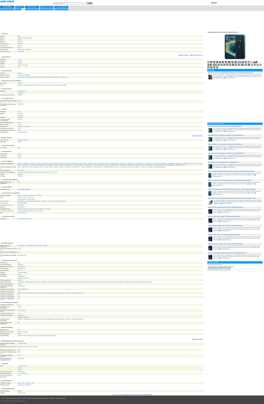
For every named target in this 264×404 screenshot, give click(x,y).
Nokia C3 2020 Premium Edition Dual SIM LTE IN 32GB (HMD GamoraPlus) (229, 180)
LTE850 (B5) (155, 163)
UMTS (41, 167)
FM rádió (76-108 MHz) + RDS (24, 218)
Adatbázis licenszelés (16, 398)
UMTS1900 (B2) (54, 163)
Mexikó (26, 383)
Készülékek (7, 7)
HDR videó (44, 282)
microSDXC (38, 195)
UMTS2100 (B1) (45, 163)
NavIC (45, 245)
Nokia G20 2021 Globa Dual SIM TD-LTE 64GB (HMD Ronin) (225, 225)
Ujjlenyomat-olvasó (32, 335)
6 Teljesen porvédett (22, 343)
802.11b (25, 209)
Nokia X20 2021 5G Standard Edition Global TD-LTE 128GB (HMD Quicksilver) (230, 73)
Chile (23, 383)
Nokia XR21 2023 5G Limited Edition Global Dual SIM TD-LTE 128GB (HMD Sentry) (232, 198)
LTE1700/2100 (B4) (147, 163)
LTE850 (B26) (33, 165)
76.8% (19, 122)
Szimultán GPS (21, 245)
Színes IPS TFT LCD (22, 126)
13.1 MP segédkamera (23, 289)
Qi (18, 373)
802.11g (30, 209)
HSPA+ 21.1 (61, 167)
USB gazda (37, 201)
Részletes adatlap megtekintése (215, 264)
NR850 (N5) (122, 165)
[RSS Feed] (215, 2)
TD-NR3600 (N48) (159, 165)
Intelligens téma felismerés (145, 282)
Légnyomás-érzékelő (22, 335)
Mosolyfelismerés (128, 282)
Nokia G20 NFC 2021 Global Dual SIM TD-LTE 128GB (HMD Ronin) (227, 253)
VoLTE (56, 172)
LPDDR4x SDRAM (21, 91)
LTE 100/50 (122, 167)
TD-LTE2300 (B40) (68, 165)
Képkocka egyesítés (29, 282)
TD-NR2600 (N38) (139, 165)
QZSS (40, 245)
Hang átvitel (20, 172)
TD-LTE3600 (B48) (88, 165)
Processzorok (33, 7)
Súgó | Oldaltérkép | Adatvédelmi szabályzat (56, 398)
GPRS (19, 167)
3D (18, 331)
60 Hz (19, 130)
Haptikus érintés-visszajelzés (24, 49)
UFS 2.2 (19, 100)
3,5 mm (19, 157)
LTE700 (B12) (178, 163)
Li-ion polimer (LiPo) (22, 366)
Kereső (2, 9)
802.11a (19, 209)
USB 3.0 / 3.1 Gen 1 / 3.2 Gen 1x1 (25, 197)
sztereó (19, 153)
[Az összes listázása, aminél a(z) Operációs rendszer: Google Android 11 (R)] (28, 75)
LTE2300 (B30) (49, 165)
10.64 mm (20, 63)
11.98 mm (20, 119)
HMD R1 (19, 45)
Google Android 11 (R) (23, 75)
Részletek (220, 77)
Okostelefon (20, 51)
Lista (13, 9)
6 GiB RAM (20, 95)
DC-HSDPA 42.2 (75, 167)
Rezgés (36, 172)
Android (19, 73)
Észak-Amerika (21, 385)
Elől (18, 304)
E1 (18, 252)
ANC (46, 172)
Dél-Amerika (28, 385)
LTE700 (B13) (186, 163)
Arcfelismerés (109, 282)
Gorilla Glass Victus (22, 132)
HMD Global (20, 43)
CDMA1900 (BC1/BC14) (102, 163)
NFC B (23, 212)
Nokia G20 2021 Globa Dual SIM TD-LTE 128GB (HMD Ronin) (225, 207)
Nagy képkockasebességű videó (66, 282)
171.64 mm (20, 61)
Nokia (19, 36)
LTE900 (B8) (170, 163)
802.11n (36, 209)
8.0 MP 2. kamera (22, 310)
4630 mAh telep (21, 371)
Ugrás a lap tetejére (5, 398)
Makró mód (94, 282)
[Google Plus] (213, 2)
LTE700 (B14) (194, 163)
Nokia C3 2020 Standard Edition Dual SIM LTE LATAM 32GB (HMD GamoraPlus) (231, 171)
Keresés (90, 3)
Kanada (19, 383)
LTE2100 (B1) (122, 163)
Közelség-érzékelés (50, 335)
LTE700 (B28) (41, 165)
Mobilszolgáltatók (62, 7)
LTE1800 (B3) (138, 163)
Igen (19, 329)
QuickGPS (36, 245)
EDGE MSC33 (36, 167)
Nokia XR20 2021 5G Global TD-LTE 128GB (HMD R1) (223, 162)
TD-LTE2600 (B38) (58, 165)
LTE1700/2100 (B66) (98, 165)
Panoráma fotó (102, 282)
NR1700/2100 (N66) (169, 165)
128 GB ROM (21, 104)
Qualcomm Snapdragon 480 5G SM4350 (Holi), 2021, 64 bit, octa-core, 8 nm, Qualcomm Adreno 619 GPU (41, 85)
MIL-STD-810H (21, 358)
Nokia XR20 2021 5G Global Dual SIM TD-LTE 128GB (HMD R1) (226, 153)
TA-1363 (19, 47)
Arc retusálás (135, 282)
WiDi (34, 210)
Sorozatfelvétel (78, 282)
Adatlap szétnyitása (184, 55)
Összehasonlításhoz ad (197, 55)
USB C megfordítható (22, 203)
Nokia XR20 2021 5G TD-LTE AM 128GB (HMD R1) (140, 394)
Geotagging (30, 245)
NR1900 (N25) (130, 165)
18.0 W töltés (21, 205)
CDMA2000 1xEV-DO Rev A (109, 167)
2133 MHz (20, 93)
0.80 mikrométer (21, 266)
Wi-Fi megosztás (27, 210)
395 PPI (19, 124)
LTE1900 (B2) (130, 163)
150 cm (19, 352)
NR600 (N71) (178, 165)
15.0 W (19, 375)
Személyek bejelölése (118, 282)
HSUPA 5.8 (51, 167)
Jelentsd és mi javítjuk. (226, 270)
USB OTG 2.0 (51, 201)
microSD (25, 195)
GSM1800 (31, 163)
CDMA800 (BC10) (113, 163)
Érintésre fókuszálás (86, 282)
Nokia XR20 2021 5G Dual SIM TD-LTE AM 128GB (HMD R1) (225, 144)
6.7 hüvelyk (20, 115)
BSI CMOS (20, 264)
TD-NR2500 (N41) (149, 165)
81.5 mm (20, 59)
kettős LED (20, 280)
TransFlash (20, 195)
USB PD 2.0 (62, 201)
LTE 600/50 (142, 167)
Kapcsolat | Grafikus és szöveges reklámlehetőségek (33, 398)
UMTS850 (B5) (74, 163)
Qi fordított (23, 373)
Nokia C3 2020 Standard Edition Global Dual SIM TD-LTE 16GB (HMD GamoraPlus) (232, 189)
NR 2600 (155, 167)
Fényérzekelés (41, 335)
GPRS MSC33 (25, 167)
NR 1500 (149, 167)
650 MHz (20, 141)
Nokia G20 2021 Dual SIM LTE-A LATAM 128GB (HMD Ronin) (225, 244)
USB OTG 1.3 (44, 201)
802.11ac (42, 209)
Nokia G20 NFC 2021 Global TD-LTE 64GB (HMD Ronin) (224, 216)
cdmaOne (83, 167)
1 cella (19, 369)
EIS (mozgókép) (21, 282)
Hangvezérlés (21, 77)
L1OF (19, 248)
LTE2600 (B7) (163, 163)
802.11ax (48, 209)
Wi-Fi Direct (20, 210)
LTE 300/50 (136, 167)
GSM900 (25, 163)
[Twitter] (216, 2)
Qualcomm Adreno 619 (23, 140)
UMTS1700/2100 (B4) (64, 163)
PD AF (19, 274)
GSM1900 (37, 163)
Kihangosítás (41, 172)
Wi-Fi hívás (39, 210)
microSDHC (31, 195)
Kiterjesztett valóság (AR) (40, 77)
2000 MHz (20, 83)
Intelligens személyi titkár (52, 77)
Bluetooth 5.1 (21, 207)
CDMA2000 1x (89, 167)
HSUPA (45, 167)
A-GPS (26, 245)
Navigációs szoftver (28, 77)
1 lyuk (19, 111)
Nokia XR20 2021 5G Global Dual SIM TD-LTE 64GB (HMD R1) (226, 135)
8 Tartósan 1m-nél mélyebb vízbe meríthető (27, 346)
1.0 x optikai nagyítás (22, 272)
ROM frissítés (20, 7)
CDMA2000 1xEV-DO (98, 167)
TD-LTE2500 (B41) (78, 165)
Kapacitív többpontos (22, 189)
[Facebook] (212, 2)
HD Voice (51, 172)
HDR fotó (38, 282)
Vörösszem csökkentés (53, 282)
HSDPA (56, 167)
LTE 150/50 (129, 167)
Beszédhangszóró (29, 172)
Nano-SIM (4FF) (21, 170)
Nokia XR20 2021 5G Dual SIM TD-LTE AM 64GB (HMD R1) (225, 126)
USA (33, 383)
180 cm (19, 350)
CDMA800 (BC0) (91, 163)
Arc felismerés (63, 77)
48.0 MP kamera (21, 268)
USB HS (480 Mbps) (22, 199)
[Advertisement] (132, 21)
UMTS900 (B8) (82, 163)
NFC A (19, 212)
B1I (18, 255)
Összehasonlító (7, 9)
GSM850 (19, 163)
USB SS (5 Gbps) (30, 199)
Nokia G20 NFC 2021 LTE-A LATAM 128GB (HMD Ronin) (224, 235)
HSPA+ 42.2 (67, 167)
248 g (19, 67)
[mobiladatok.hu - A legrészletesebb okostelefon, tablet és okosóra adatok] (7, 2)
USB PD (56, 201)
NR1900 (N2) (115, 165)
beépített (20, 368)
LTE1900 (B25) (25, 165)
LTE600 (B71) (108, 165)
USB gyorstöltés (29, 201)
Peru (30, 383)
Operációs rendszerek (47, 7)
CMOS (19, 284)
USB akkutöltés (21, 201)
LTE (117, 167)
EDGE (30, 167)
